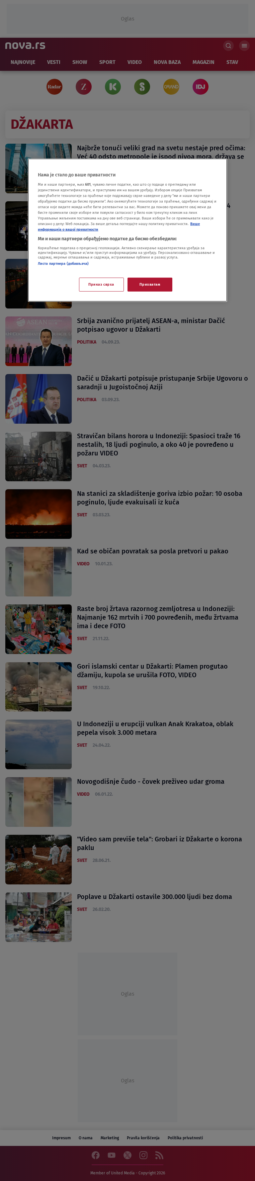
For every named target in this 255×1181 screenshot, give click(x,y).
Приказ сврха (101, 284)
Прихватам (149, 284)
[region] (127, 230)
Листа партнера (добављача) (63, 263)
